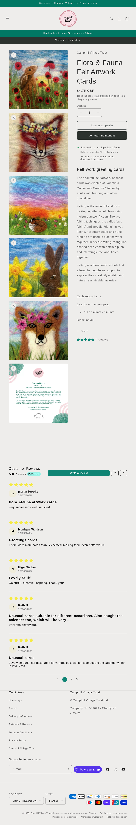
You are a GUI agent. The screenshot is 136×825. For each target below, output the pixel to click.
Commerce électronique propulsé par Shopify (74, 813)
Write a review (79, 473)
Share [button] (84, 331)
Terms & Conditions (21, 732)
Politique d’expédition (117, 817)
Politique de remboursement (113, 813)
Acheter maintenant (102, 135)
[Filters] (115, 473)
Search (13, 708)
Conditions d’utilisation (92, 817)
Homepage (15, 700)
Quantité (81, 105)
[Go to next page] (78, 679)
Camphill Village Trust (22, 748)
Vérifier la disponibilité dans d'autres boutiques (97, 158)
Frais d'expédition (103, 96)
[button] (7, 18)
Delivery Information (21, 716)
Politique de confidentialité (65, 817)
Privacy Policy (17, 740)
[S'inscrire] (68, 769)
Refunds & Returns (20, 724)
